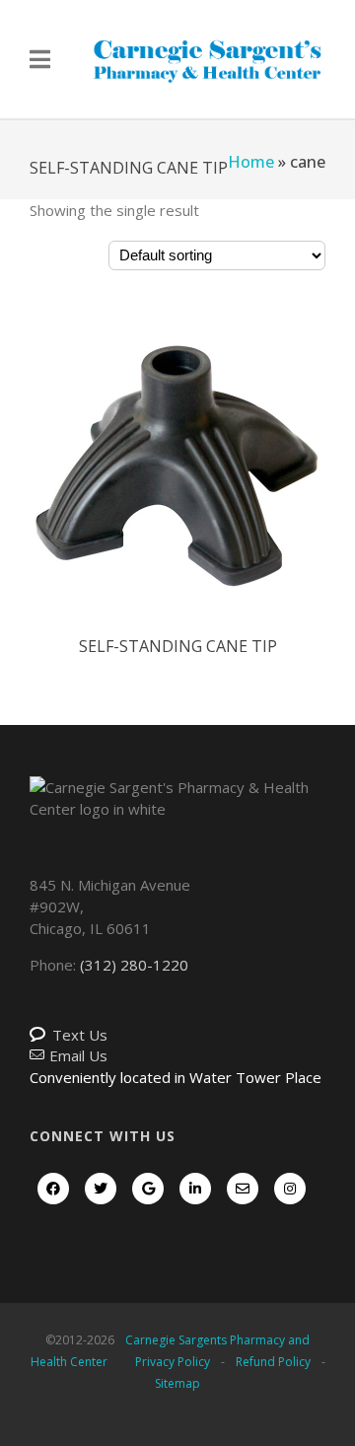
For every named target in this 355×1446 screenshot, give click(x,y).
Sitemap (177, 1383)
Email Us (78, 1055)
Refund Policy (273, 1361)
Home (251, 162)
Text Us (79, 1035)
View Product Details (177, 488)
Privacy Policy (172, 1361)
